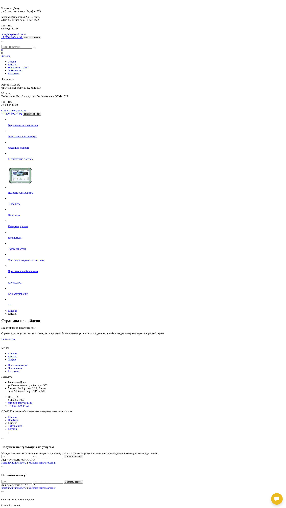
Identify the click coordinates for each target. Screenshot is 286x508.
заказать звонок (32, 37)
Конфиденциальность (13, 462)
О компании (15, 368)
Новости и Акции (18, 67)
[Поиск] (34, 47)
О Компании (15, 70)
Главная (12, 353)
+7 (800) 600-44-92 (11, 113)
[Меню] (2, 41)
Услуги (12, 61)
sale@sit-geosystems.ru (13, 34)
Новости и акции (17, 365)
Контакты (13, 73)
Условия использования (42, 462)
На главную (8, 339)
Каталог (5, 56)
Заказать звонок (73, 456)
